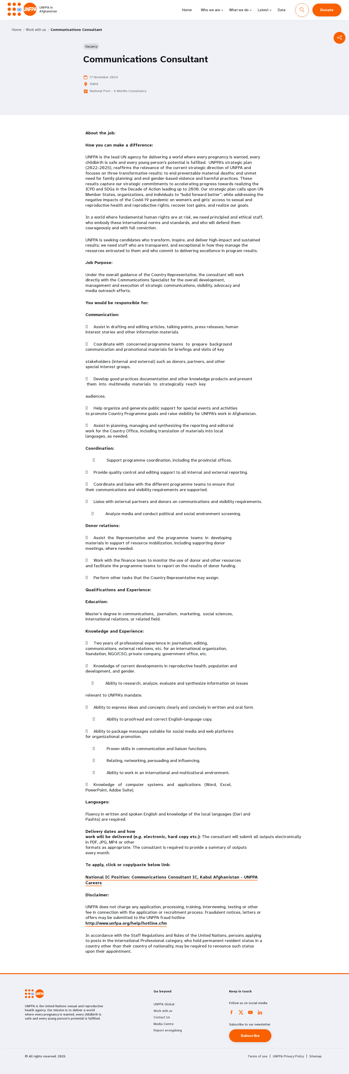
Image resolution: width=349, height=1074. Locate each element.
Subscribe (250, 1035)
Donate (327, 9)
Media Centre (164, 1024)
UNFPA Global (164, 1004)
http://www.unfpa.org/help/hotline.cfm (126, 923)
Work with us (36, 29)
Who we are (210, 9)
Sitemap (315, 1056)
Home (187, 9)
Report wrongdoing (168, 1030)
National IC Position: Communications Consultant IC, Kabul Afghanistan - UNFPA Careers (171, 880)
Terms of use (257, 1056)
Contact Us (162, 1017)
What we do (239, 9)
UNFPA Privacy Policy (288, 1056)
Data (281, 9)
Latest (263, 9)
